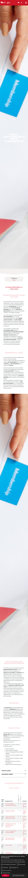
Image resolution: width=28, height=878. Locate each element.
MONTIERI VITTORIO (24, 826)
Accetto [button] (5, 875)
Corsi (14, 280)
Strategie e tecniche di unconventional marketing (10, 825)
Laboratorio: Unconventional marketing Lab (9, 854)
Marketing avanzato (10, 811)
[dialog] (14, 866)
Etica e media (8, 845)
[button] (14, 770)
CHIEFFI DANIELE (24, 819)
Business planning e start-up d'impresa (10, 838)
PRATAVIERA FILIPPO (24, 840)
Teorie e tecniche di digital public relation (10, 817)
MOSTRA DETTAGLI (21, 862)
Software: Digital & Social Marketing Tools (10, 804)
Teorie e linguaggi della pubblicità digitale (10, 831)
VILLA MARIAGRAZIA (24, 847)
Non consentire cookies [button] (18, 875)
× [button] (26, 855)
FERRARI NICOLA (24, 806)
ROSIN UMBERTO (24, 812)
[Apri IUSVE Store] (18, 2)
